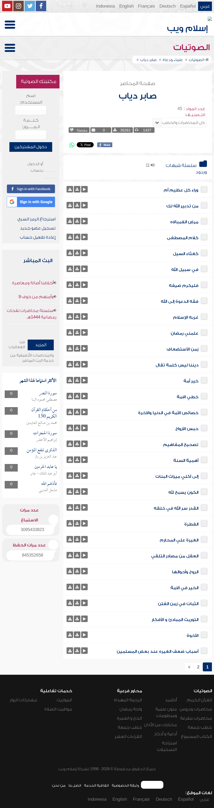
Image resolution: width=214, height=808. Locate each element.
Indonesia (105, 6)
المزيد (40, 344)
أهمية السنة (185, 460)
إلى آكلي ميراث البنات (176, 476)
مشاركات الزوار (23, 700)
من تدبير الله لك (182, 206)
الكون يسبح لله (183, 492)
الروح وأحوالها (185, 572)
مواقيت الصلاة (58, 709)
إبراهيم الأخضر (46, 440)
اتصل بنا (74, 785)
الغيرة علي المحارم (179, 540)
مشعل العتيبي (48, 490)
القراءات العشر (128, 736)
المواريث (64, 700)
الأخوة (192, 635)
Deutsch (167, 6)
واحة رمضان (131, 709)
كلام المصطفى (182, 238)
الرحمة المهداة (128, 700)
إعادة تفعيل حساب (38, 237)
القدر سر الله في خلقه (176, 508)
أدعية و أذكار (165, 734)
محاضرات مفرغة (196, 718)
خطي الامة (187, 397)
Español (188, 6)
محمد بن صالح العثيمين (41, 423)
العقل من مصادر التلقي (174, 556)
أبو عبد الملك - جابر (43, 473)
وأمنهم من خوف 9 (36, 296)
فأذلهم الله (49, 484)
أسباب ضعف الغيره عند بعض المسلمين (157, 651)
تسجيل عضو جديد (38, 228)
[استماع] (84, 189)
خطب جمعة (200, 727)
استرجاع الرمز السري (36, 219)
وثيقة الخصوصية (125, 785)
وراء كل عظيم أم (181, 190)
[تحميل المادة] (77, 189)
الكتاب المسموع (196, 736)
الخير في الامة (184, 588)
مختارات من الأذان (160, 724)
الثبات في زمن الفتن (178, 603)
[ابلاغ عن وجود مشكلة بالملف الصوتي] (70, 189)
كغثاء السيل (185, 253)
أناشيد (171, 700)
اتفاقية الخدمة (96, 785)
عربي (205, 6)
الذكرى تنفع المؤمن (42, 450)
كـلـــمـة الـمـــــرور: (31, 123)
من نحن (59, 785)
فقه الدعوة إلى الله (179, 301)
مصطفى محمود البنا (44, 400)
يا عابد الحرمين (45, 467)
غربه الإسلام (185, 317)
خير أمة (190, 381)
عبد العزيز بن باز (46, 457)
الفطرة (191, 524)
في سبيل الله (184, 269)
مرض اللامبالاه (184, 222)
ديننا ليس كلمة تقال (177, 365)
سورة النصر (48, 393)
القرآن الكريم (199, 700)
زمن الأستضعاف (182, 349)
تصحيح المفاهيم (180, 444)
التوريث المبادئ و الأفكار (175, 619)
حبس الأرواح (186, 428)
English (126, 6)
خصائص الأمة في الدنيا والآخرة (168, 413)
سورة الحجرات (45, 433)
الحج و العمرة (129, 718)
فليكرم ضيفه (183, 285)
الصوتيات (192, 47)
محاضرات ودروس (196, 709)
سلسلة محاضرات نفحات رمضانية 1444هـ (31, 313)
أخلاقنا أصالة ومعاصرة (33, 283)
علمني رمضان (184, 333)
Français (146, 6)
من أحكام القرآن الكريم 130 (44, 413)
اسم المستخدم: (31, 99)
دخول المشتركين (31, 146)
